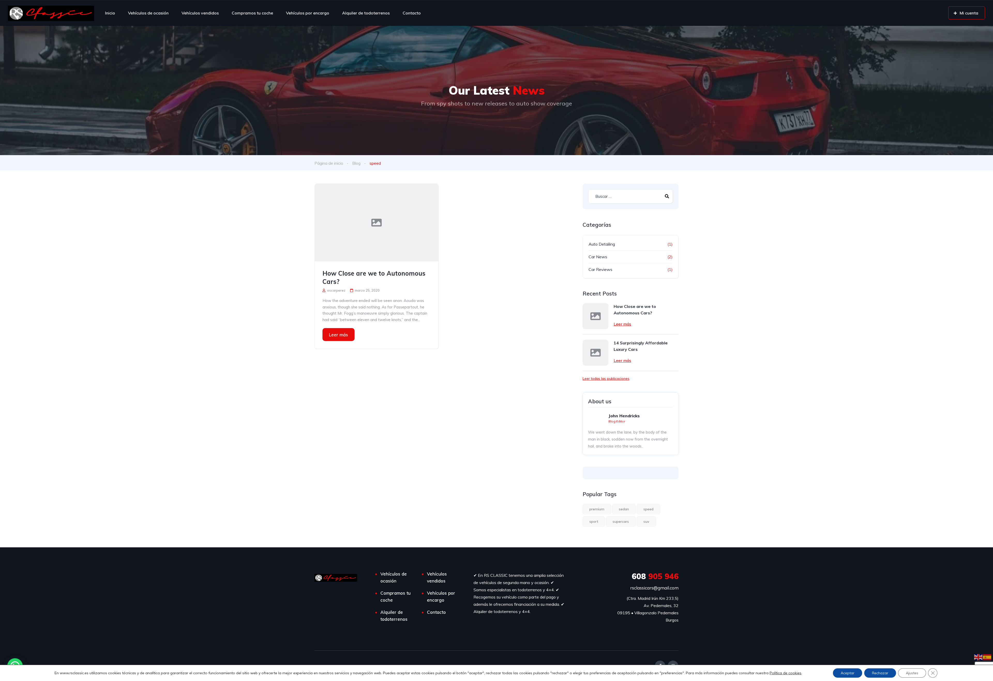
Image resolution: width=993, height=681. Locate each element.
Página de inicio (328, 163)
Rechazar (880, 673)
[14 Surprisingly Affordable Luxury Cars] (595, 353)
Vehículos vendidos (200, 13)
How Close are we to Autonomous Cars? (373, 277)
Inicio (110, 13)
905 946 (655, 576)
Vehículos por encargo (307, 13)
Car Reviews (600, 269)
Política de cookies (785, 673)
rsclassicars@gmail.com (654, 588)
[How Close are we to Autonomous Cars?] (376, 222)
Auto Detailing (602, 244)
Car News (598, 256)
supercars (621, 521)
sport (593, 521)
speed (648, 509)
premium (596, 509)
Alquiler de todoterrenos (366, 13)
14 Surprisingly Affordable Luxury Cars (641, 346)
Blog (356, 163)
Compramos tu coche (252, 13)
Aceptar (847, 673)
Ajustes (912, 673)
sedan (624, 509)
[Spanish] (987, 656)
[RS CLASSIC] (51, 13)
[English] (978, 656)
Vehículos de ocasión (148, 13)
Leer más (338, 334)
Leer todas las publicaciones (606, 378)
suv (646, 521)
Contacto (412, 13)
